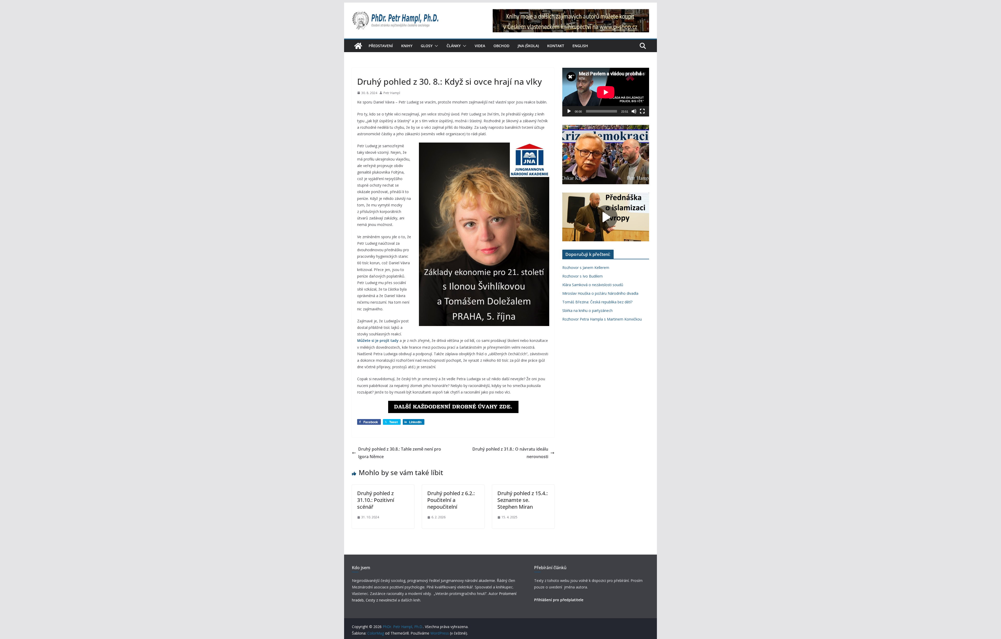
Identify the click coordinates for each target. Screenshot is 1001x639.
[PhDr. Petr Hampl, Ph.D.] (358, 46)
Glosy (426, 45)
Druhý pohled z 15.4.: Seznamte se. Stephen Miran (522, 500)
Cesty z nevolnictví (382, 600)
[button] (435, 46)
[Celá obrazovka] (642, 111)
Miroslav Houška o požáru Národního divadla (600, 293)
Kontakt (555, 45)
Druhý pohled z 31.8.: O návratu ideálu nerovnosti (510, 452)
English (580, 45)
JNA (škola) (528, 45)
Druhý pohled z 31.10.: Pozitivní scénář (375, 500)
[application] (605, 92)
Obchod (501, 45)
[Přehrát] (569, 111)
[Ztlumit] (634, 111)
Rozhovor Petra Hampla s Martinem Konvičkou (602, 319)
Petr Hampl (391, 93)
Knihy (406, 45)
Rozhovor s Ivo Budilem (582, 276)
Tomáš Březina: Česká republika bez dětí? (597, 301)
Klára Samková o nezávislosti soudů (592, 284)
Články (454, 45)
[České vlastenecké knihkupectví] (571, 12)
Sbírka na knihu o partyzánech (587, 310)
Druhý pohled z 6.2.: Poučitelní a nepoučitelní (451, 500)
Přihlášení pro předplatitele (558, 599)
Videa (480, 45)
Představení (381, 45)
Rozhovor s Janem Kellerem (585, 267)
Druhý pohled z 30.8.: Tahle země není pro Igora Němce (399, 452)
